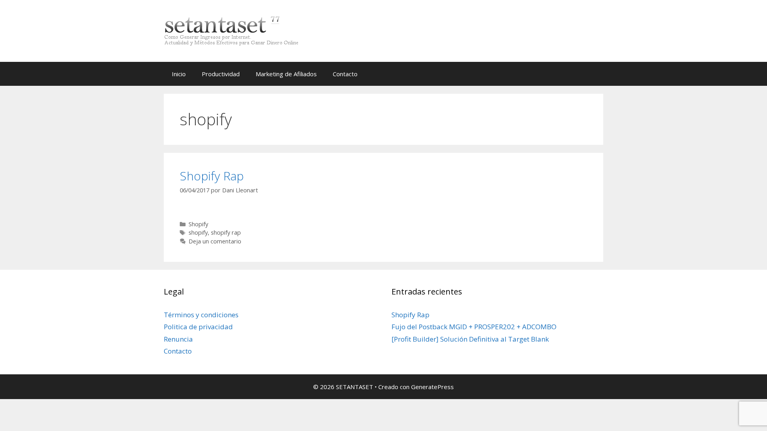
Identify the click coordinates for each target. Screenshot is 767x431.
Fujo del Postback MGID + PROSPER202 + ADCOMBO (473, 326)
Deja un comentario (215, 241)
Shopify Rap (212, 176)
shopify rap (226, 232)
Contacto (345, 74)
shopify (198, 232)
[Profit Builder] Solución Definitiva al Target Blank (470, 339)
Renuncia (178, 339)
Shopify (198, 224)
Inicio (179, 74)
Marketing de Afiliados (286, 74)
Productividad (221, 74)
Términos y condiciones (201, 314)
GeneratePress (432, 387)
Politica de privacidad (198, 326)
